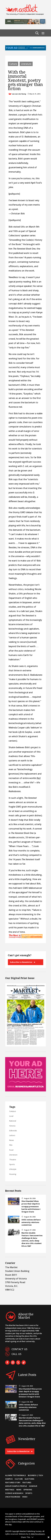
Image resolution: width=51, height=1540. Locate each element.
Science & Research (14, 1493)
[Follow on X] (18, 1362)
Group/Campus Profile (16, 1486)
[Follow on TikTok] (23, 1362)
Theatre (12, 1159)
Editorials (13, 1130)
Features (26, 1482)
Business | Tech (35, 1475)
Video (24, 1497)
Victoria (12, 1126)
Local (11, 1116)
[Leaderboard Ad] (25, 49)
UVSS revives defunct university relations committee (31, 1222)
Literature (26, 63)
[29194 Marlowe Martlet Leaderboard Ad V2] (25, 23)
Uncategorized (12, 1497)
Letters (12, 1135)
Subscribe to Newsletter (21, 962)
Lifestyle (12, 1169)
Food (11, 1150)
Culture (13, 63)
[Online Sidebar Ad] (25, 1090)
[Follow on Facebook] (7, 1362)
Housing (12, 1174)
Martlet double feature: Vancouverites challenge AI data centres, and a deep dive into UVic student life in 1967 (31, 1239)
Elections (29, 1479)
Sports (12, 1164)
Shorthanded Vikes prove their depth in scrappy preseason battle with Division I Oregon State (30, 1206)
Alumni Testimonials (15, 1475)
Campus (12, 1111)
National (12, 1121)
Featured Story (12, 1482)
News (11, 1140)
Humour (33, 1486)
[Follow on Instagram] (13, 1362)
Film (10, 1145)
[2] (26, 937)
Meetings (9, 1489)
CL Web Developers (37, 1534)
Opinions (27, 1489)
